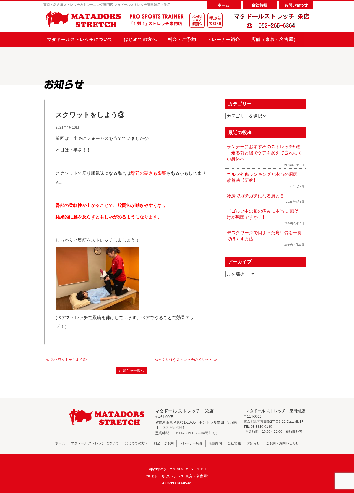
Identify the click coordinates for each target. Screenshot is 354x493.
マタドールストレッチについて (80, 39)
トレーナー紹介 (223, 39)
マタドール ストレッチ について (95, 443)
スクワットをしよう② (69, 360)
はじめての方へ (140, 39)
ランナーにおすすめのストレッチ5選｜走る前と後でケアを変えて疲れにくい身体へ (264, 152)
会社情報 (234, 443)
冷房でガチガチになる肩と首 (255, 196)
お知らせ (253, 443)
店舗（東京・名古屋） (274, 39)
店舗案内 (215, 443)
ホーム (60, 443)
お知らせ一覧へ (131, 371)
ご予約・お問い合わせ (282, 443)
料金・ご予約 (182, 39)
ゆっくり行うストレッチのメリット (183, 360)
